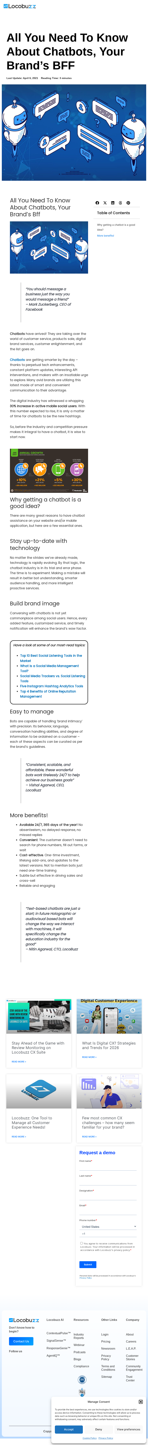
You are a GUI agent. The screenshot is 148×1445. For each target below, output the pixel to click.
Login (104, 1334)
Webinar (79, 1345)
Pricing (105, 1341)
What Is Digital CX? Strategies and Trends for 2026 (109, 1045)
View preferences (128, 1429)
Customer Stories (132, 1357)
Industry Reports (79, 1336)
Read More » (19, 1061)
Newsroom (108, 1348)
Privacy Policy (106, 1438)
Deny (98, 1429)
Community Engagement (134, 1368)
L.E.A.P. (131, 1348)
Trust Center (130, 1378)
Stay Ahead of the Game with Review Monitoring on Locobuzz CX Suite (38, 1047)
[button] (141, 1402)
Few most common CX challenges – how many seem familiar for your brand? (108, 1122)
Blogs (77, 1359)
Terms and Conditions (108, 1368)
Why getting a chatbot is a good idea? (116, 227)
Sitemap (106, 1376)
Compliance (81, 1366)
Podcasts (80, 1352)
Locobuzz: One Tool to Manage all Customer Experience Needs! (32, 1122)
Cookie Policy (90, 1438)
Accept (69, 1429)
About (130, 1334)
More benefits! (105, 235)
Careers (131, 1341)
